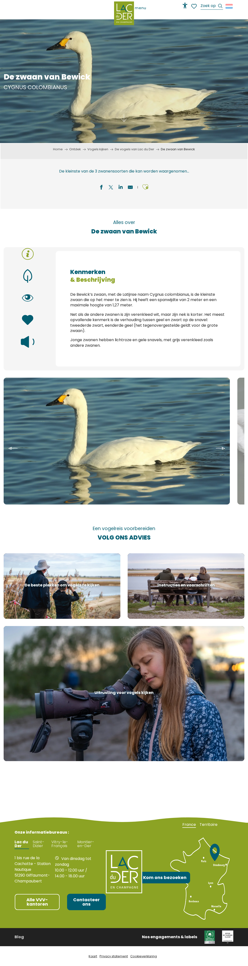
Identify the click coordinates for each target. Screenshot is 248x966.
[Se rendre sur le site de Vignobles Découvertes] (209, 937)
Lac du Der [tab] (21, 844)
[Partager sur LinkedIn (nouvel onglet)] (120, 188)
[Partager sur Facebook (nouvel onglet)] (101, 188)
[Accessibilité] (185, 5)
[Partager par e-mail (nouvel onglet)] (130, 188)
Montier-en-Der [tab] (85, 844)
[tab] (28, 254)
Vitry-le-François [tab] (59, 844)
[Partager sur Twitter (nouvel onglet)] (110, 188)
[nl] (229, 6)
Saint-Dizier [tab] (38, 844)
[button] (212, 6)
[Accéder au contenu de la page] (124, 121)
